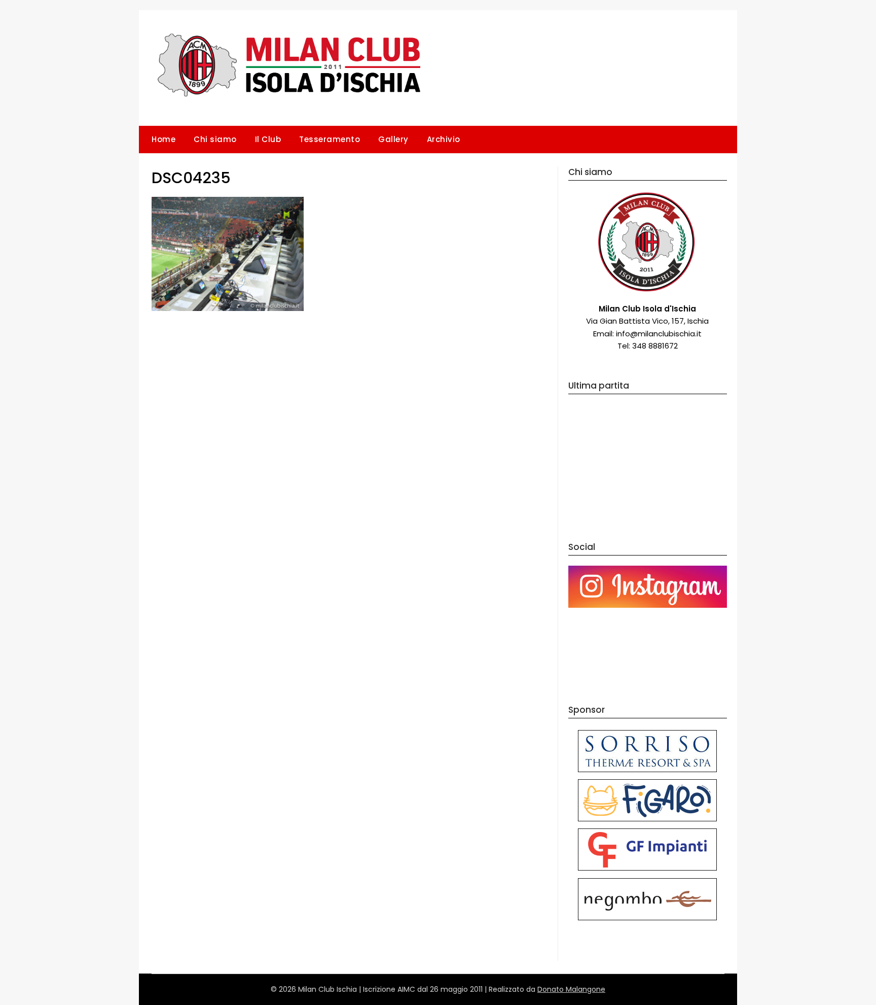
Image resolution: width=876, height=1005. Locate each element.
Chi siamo (215, 139)
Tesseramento (329, 139)
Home (163, 139)
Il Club (268, 139)
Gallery (393, 139)
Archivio (443, 139)
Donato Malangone (571, 989)
